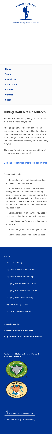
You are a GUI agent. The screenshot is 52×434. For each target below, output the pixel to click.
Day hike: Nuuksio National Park (21, 270)
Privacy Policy (28, 420)
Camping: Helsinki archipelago (20, 297)
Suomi (8, 100)
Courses (9, 90)
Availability (10, 79)
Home (8, 69)
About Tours (11, 84)
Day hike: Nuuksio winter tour (19, 311)
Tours (8, 74)
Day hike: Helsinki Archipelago (20, 277)
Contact (9, 95)
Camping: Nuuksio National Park (21, 284)
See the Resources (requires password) (25, 163)
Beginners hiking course (17, 304)
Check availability (14, 263)
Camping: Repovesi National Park (21, 291)
